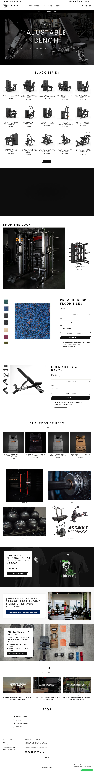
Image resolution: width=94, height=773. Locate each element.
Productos (6, 1)
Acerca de (5, 744)
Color (62, 319)
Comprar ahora (75, 337)
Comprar (46, 197)
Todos (47, 161)
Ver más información (17, 573)
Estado (63, 325)
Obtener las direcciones (17, 653)
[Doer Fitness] (47, 642)
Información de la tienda (69, 346)
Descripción (76, 314)
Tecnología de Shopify (47, 767)
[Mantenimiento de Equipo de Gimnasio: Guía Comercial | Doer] (77, 685)
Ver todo (47, 672)
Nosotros (12, 1)
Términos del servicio (9, 747)
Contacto (18, 1)
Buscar (5, 742)
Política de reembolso (9, 749)
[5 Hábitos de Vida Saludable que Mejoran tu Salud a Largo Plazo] (17, 685)
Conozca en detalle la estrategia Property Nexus (23, 612)
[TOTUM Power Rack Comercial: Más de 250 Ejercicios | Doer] (47, 685)
